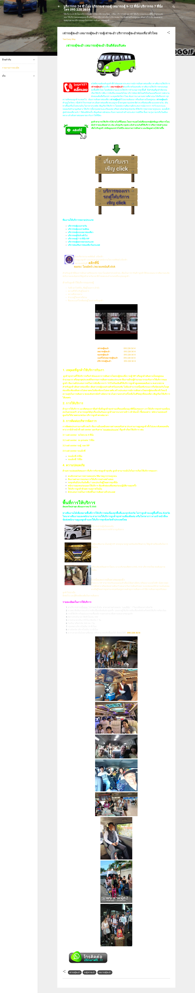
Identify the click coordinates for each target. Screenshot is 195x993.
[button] (168, 33)
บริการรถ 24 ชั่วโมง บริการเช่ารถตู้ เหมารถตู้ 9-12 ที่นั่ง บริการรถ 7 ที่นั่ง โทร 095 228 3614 (113, 8)
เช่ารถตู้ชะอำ (74, 972)
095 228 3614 (129, 348)
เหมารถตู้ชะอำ (105, 972)
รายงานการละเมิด (10, 67)
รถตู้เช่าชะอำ (89, 972)
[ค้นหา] (173, 7)
